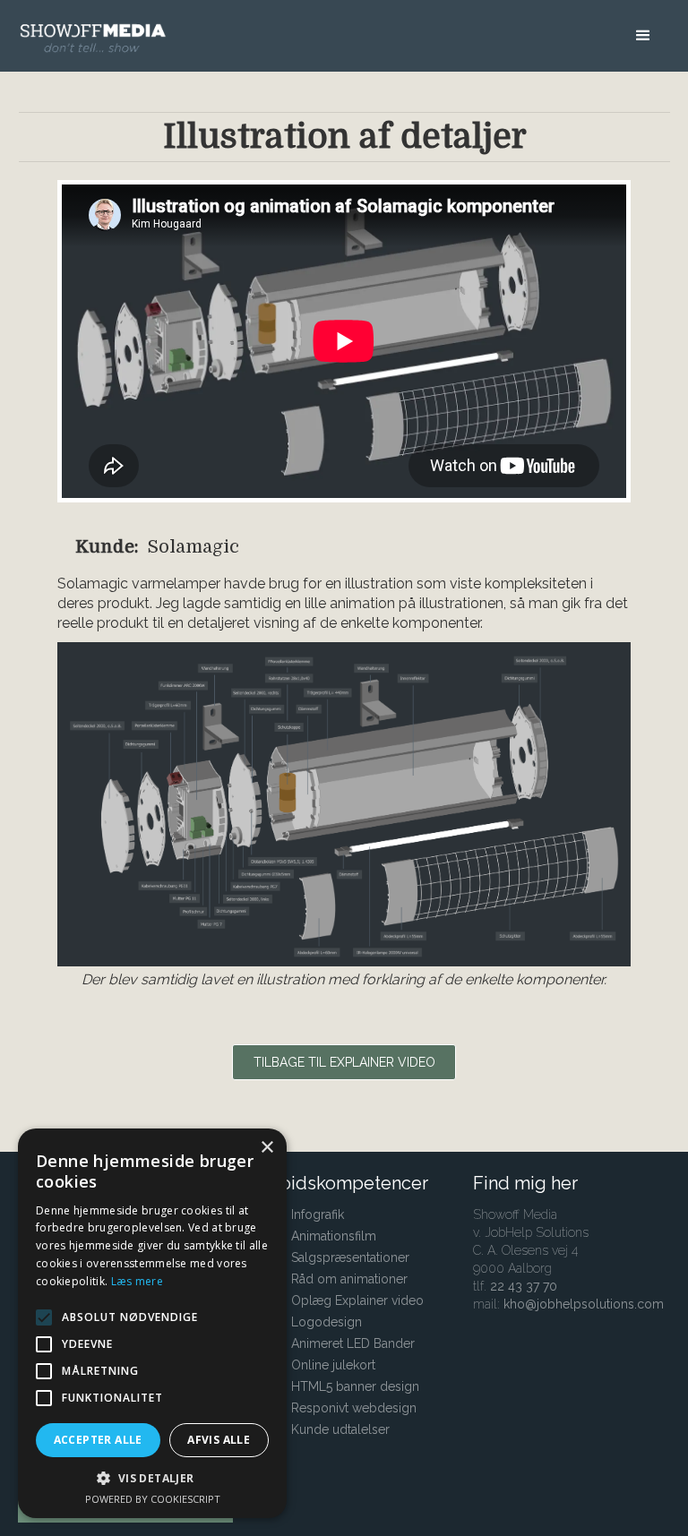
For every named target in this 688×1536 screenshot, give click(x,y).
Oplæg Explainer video (357, 1300)
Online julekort (333, 1365)
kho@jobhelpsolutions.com (583, 1304)
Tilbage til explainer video (344, 1062)
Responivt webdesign (354, 1408)
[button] (643, 40)
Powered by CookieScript (152, 1499)
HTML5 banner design (355, 1386)
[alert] (152, 1323)
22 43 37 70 (523, 1286)
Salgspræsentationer (350, 1257)
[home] (98, 27)
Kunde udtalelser (340, 1429)
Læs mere (137, 1281)
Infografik (317, 1214)
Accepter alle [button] (98, 1439)
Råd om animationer (349, 1279)
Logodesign (326, 1322)
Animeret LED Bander (353, 1343)
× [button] (266, 1147)
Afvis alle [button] (218, 1439)
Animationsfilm (333, 1236)
